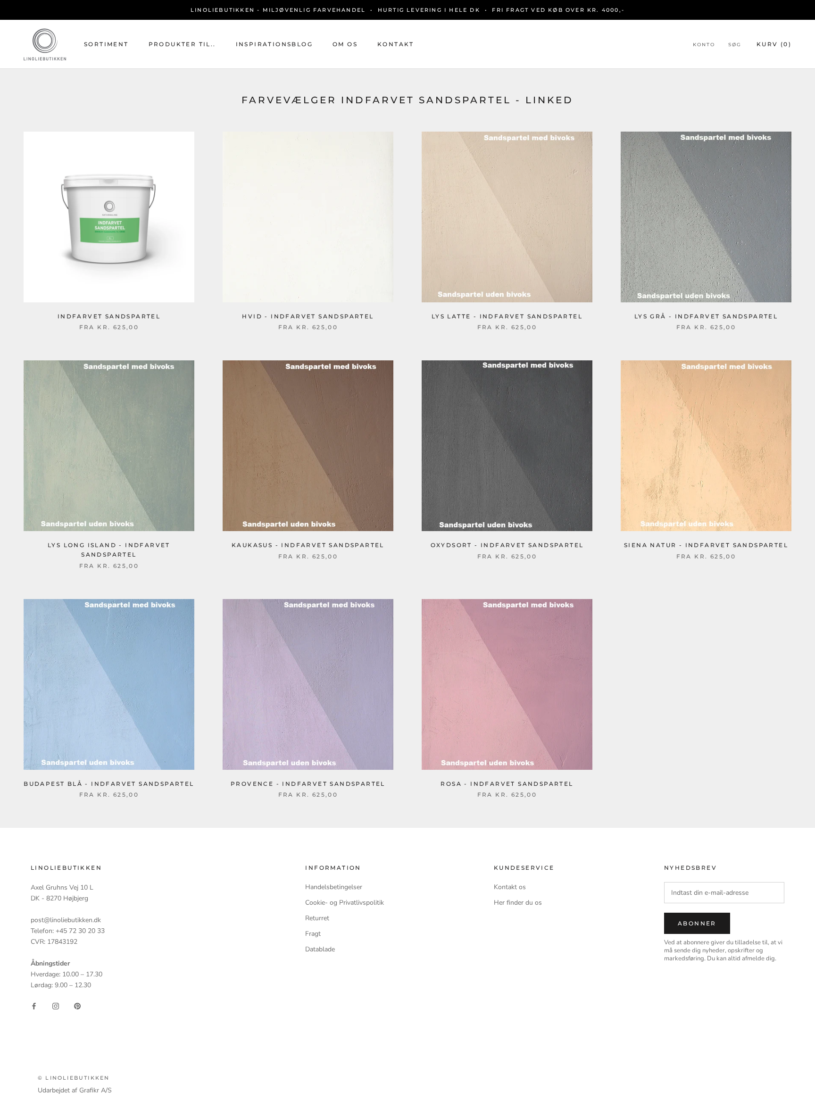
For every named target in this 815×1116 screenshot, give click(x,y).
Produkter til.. (182, 44)
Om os (345, 44)
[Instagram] (55, 1005)
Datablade (320, 949)
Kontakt (395, 44)
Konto (704, 45)
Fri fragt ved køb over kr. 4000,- (558, 10)
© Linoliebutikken (73, 1077)
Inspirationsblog (274, 44)
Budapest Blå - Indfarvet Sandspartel (109, 783)
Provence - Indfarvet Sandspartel (308, 783)
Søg (734, 45)
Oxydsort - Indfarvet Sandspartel (507, 545)
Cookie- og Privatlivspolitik (344, 902)
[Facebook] (34, 1005)
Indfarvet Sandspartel (109, 316)
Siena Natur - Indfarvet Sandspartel (706, 545)
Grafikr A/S (95, 1090)
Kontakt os (510, 887)
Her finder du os (518, 902)
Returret (317, 918)
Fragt (313, 933)
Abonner (697, 923)
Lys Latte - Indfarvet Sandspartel (507, 316)
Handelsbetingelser (333, 887)
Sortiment (106, 44)
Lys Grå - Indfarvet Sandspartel (706, 316)
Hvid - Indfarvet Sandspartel (308, 316)
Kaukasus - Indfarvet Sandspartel (308, 545)
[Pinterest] (77, 1005)
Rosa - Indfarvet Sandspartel (507, 783)
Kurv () (774, 44)
